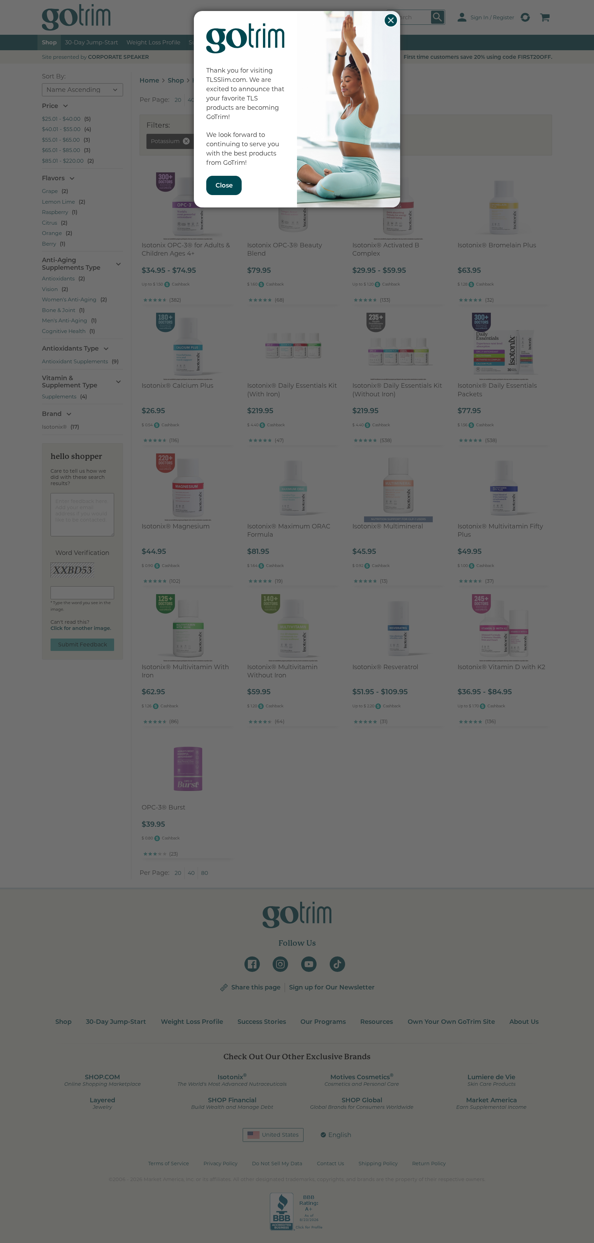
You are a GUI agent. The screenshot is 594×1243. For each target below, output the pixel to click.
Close (391, 20)
